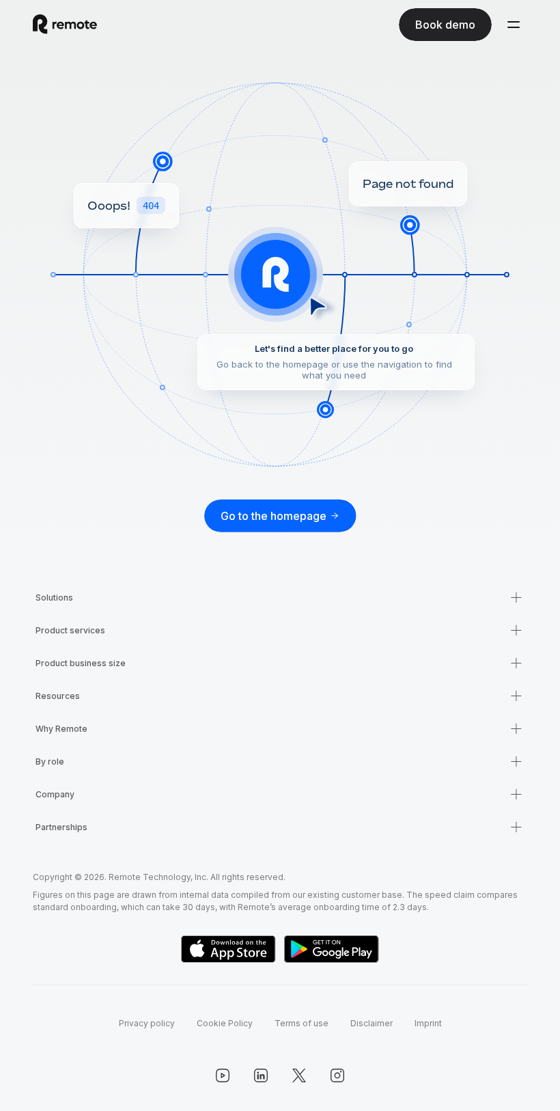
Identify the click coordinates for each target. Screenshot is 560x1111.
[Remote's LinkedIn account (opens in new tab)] (261, 1075)
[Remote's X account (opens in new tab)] (299, 1075)
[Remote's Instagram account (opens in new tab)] (337, 1075)
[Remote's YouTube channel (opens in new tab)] (222, 1075)
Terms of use (301, 1023)
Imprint (428, 1023)
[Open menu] (513, 24)
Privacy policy (147, 1023)
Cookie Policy (225, 1023)
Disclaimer (371, 1023)
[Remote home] (65, 24)
